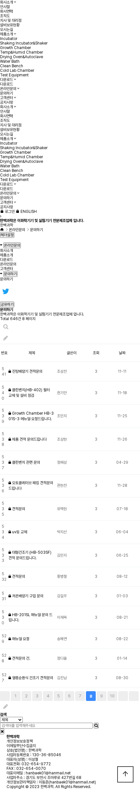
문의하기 (6, 93)
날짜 (122, 353)
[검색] (96, 726)
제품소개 (6, 34)
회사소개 (6, 2)
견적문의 (18, 509)
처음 (5, 696)
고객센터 (6, 98)
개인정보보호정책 (20, 741)
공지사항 (6, 102)
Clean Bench (11, 66)
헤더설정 (7, 235)
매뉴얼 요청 (20, 639)
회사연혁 (6, 11)
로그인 (9, 211)
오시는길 (6, 29)
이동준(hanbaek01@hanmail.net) (67, 782)
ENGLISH (28, 211)
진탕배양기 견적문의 (26, 371)
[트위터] (5, 291)
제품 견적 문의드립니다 (29, 439)
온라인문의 (8, 88)
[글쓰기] (5, 338)
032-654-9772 (36, 764)
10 (112, 695)
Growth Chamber (15, 47)
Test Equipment (14, 75)
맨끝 (134, 696)
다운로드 (6, 79)
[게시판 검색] (6, 326)
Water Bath (10, 61)
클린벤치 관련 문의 (25, 462)
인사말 (5, 7)
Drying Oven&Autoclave (21, 57)
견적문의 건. (20, 658)
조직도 (5, 16)
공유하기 (7, 304)
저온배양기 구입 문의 (27, 596)
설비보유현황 (10, 25)
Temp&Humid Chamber (21, 52)
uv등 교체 (19, 532)
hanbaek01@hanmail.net (48, 773)
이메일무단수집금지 (21, 746)
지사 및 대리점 (10, 20)
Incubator (8, 38)
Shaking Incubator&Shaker (24, 43)
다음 (123, 696)
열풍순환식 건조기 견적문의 (32, 678)
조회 (96, 353)
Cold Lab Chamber (17, 70)
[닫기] (2, 731)
